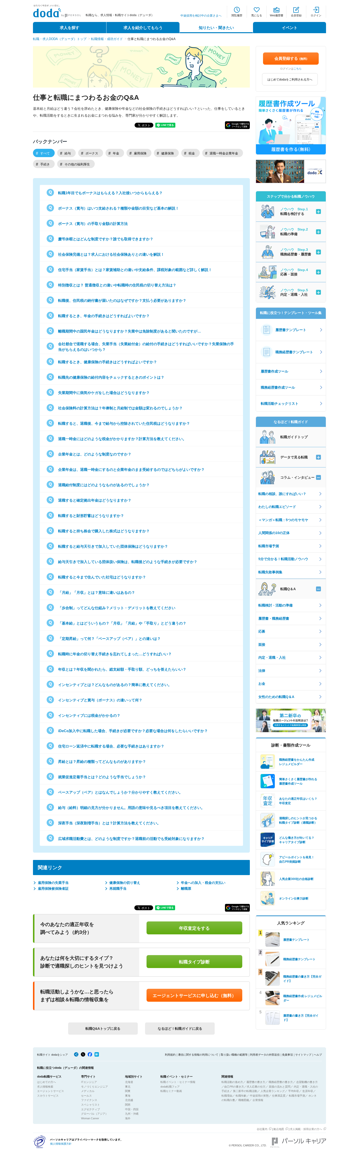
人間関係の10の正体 (274, 533)
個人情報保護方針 (61, 1143)
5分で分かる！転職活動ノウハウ (283, 559)
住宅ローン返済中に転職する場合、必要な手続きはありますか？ (111, 746)
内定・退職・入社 (272, 657)
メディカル (88, 1091)
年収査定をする (194, 928)
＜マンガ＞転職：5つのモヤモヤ (283, 520)
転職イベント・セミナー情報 (177, 1081)
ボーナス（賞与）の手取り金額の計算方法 (93, 224)
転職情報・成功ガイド (107, 39)
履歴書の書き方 (255, 1081)
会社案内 (262, 1129)
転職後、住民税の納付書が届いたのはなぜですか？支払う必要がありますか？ (122, 300)
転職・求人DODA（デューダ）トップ (59, 39)
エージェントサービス (50, 1091)
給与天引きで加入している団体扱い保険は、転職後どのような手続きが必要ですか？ (127, 562)
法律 (261, 671)
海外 (127, 1118)
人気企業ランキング (273, 1091)
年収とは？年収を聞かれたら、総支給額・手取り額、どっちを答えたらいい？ (122, 669)
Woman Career (90, 1118)
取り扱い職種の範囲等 (234, 1054)
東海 (127, 1095)
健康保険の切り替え (124, 883)
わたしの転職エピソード (277, 507)
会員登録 (296, 15)
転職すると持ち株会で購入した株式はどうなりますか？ (104, 531)
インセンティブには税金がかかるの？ (89, 715)
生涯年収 (307, 1091)
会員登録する (291, 58)
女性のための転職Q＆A (276, 697)
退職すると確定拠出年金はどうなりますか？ (94, 500)
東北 (127, 1086)
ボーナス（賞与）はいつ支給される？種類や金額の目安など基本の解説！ (118, 208)
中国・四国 (131, 1109)
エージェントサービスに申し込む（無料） (194, 995)
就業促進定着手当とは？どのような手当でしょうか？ (102, 777)
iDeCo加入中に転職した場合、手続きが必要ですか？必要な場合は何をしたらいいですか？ (133, 731)
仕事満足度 (278, 1095)
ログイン (316, 15)
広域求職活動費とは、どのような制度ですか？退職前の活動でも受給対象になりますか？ (131, 839)
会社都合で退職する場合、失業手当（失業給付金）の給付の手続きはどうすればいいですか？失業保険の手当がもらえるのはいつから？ (146, 347)
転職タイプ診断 (194, 961)
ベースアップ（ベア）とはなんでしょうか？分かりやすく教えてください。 (120, 792)
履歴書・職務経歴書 (273, 618)
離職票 (186, 888)
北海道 (129, 1081)
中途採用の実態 (259, 1095)
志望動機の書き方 (307, 1081)
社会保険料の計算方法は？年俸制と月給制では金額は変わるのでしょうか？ (120, 408)
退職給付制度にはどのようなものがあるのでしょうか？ (104, 485)
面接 (261, 644)
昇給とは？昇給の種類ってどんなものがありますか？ (102, 761)
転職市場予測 (268, 546)
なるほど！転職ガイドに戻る (180, 1028)
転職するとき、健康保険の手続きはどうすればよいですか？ (107, 362)
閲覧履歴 (237, 15)
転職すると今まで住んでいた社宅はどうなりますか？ (102, 577)
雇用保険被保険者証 (53, 888)
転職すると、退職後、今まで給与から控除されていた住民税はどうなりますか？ (124, 423)
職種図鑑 (243, 1100)
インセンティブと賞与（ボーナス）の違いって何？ (100, 700)
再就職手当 (118, 888)
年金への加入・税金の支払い (203, 883)
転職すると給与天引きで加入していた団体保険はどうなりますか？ (113, 546)
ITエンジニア (89, 1081)
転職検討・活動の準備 (275, 605)
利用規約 (170, 1054)
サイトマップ (303, 1054)
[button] (237, 125)
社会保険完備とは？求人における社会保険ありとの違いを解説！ (111, 254)
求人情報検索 (45, 1086)
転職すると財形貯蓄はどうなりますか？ (91, 516)
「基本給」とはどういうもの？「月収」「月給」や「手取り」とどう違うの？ (122, 623)
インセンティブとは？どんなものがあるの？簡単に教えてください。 (115, 685)
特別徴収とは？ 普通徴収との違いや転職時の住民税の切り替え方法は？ (117, 285)
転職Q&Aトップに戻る (102, 1028)
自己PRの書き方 (234, 1086)
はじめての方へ (46, 1081)
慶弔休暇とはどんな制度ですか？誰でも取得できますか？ (105, 239)
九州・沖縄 (131, 1113)
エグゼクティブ (90, 1109)
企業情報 (258, 1100)
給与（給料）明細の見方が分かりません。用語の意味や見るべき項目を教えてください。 (131, 808)
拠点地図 (278, 1129)
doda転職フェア (170, 1086)
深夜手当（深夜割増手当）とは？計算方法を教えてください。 (109, 823)
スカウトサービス (48, 1095)
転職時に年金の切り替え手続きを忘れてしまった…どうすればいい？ (115, 654)
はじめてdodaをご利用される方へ (289, 79)
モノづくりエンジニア (94, 1086)
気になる (256, 15)
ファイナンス (89, 1100)
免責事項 (287, 1054)
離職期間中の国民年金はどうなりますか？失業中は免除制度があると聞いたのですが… (129, 331)
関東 (127, 1091)
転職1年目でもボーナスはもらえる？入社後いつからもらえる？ (110, 193)
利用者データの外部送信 (265, 1054)
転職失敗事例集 (270, 572)
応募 (261, 631)
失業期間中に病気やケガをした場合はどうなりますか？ (104, 393)
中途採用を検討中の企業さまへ (201, 15)
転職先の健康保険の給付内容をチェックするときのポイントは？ (111, 377)
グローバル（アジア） (94, 1113)
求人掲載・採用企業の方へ (306, 1129)
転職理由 (227, 1095)
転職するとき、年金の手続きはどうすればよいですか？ (104, 316)
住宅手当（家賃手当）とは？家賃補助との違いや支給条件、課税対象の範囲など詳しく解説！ (135, 270)
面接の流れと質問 (279, 1086)
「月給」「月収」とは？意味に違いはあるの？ (96, 592)
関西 (127, 1104)
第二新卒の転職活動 (245, 1091)
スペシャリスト (90, 1104)
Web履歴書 (276, 15)
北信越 (129, 1100)
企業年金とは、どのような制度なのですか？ (94, 454)
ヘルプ (318, 1054)
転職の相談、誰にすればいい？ (282, 494)
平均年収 (293, 1091)
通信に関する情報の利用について (198, 1054)
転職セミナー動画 (171, 1091)
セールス (86, 1095)
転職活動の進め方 (232, 1081)
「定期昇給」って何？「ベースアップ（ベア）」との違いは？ (109, 638)
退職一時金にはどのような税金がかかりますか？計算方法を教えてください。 (122, 439)
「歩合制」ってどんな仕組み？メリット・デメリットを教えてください (116, 608)
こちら (298, 68)
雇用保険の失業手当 (53, 883)
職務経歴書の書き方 (281, 1081)
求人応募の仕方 (256, 1086)
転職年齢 (241, 1095)
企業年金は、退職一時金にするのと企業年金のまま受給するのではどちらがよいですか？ (131, 469)
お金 (261, 684)
